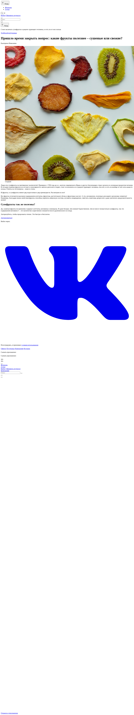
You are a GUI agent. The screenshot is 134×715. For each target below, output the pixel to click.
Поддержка (11, 349)
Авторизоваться (6, 218)
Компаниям (19, 349)
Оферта (3, 349)
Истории (27, 349)
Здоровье (13, 33)
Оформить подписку (13, 15)
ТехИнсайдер (5, 33)
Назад (6, 4)
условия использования (29, 345)
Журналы (8, 7)
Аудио (7, 9)
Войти (3, 15)
